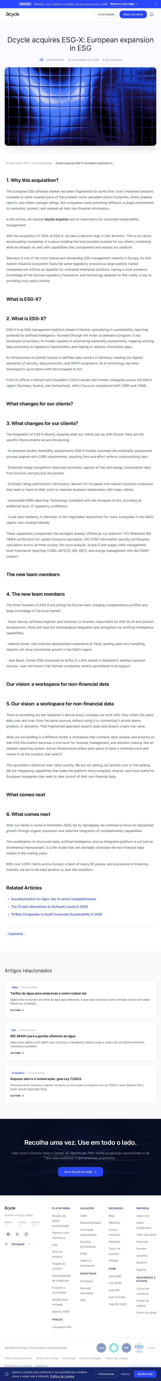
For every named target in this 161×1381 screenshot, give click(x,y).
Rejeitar (125, 1374)
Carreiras (141, 1255)
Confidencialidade (90, 1358)
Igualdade (42, 1365)
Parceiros (142, 1241)
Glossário (114, 1241)
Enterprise (86, 1281)
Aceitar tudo (145, 1374)
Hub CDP (114, 1290)
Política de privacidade (18, 1358)
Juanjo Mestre (55, 59)
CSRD (83, 1215)
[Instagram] (26, 1234)
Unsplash (151, 148)
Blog (111, 1215)
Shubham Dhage (134, 148)
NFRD (83, 1253)
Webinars (114, 1222)
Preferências (106, 1374)
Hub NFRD (115, 1283)
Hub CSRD (115, 1276)
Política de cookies (116, 1358)
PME (83, 1300)
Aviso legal (68, 1358)
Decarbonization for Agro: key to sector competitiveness (53, 899)
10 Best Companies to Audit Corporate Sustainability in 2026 (56, 914)
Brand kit (141, 1262)
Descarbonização (90, 1222)
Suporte (141, 1269)
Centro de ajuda (146, 1312)
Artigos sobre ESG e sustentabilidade (29, 163)
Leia (54, 1244)
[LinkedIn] (8, 1234)
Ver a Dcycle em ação (78, 1171)
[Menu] (151, 14)
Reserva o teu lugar (122, 3)
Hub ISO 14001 (118, 1304)
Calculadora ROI (61, 1327)
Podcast (114, 1260)
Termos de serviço (47, 1358)
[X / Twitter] (17, 1234)
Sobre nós (142, 1215)
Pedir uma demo (133, 14)
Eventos (141, 1248)
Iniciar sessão (106, 14)
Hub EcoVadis (117, 1297)
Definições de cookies (18, 1365)
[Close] (156, 4)
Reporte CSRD (61, 1311)
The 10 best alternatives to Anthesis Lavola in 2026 (49, 907)
